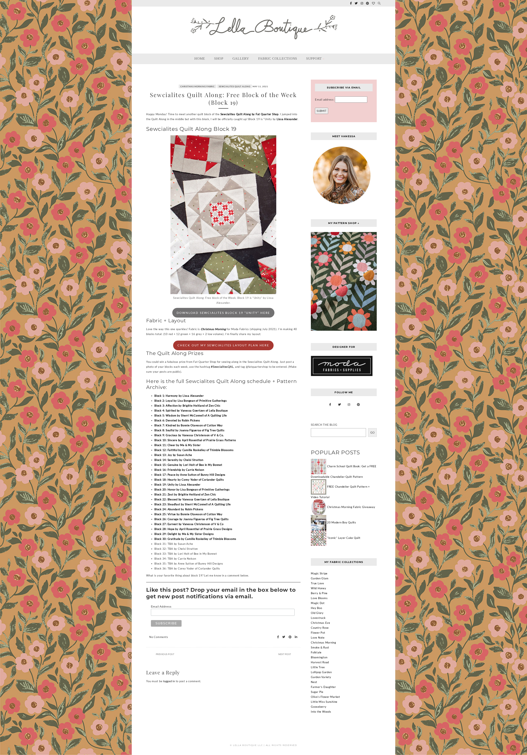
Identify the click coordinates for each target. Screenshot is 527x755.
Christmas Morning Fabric (197, 86)
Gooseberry (318, 706)
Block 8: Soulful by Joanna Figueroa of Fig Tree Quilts (189, 430)
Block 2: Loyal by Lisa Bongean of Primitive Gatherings (190, 400)
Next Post (284, 654)
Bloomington (319, 657)
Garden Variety (321, 677)
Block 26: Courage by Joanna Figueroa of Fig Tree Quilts (191, 519)
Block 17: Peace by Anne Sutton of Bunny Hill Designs (189, 474)
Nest (314, 682)
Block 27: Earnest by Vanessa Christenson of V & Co (189, 524)
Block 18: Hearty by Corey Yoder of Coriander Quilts (189, 479)
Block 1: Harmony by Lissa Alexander (179, 395)
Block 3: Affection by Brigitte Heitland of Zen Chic (187, 405)
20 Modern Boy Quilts (341, 522)
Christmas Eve (320, 622)
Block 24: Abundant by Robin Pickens (178, 509)
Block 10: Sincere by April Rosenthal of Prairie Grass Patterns (195, 440)
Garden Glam (319, 578)
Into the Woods (321, 711)
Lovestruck (318, 617)
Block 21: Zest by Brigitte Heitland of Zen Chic (185, 494)
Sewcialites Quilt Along (234, 86)
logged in (169, 681)
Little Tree (318, 667)
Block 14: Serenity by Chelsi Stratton (178, 460)
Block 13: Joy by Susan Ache (173, 455)
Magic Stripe (319, 573)
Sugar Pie (317, 692)
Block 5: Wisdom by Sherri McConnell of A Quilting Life (190, 415)
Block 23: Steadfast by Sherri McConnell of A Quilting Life (192, 504)
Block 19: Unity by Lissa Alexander (177, 484)
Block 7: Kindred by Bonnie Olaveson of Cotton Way (188, 425)
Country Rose (320, 627)
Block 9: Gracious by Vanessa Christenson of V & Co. (189, 435)
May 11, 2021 (260, 86)
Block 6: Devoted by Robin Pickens (177, 420)
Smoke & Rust (320, 647)
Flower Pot (318, 632)
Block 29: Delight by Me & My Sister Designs (184, 534)
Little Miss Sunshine (324, 701)
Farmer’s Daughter (323, 687)
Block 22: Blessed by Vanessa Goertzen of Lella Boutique (191, 499)
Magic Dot (318, 603)
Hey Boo (316, 608)
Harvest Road (320, 662)
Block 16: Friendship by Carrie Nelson (179, 469)
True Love (317, 583)
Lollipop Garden (321, 672)
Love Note (318, 637)
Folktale (316, 652)
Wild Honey (318, 588)
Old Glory (317, 613)
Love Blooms (319, 598)
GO (372, 432)
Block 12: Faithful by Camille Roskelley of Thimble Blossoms (193, 450)
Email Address (161, 606)
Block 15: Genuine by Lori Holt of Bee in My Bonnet (188, 464)
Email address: (325, 99)
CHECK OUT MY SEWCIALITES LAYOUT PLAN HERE (223, 345)
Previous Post (165, 654)
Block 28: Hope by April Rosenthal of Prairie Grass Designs (193, 529)
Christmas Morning (213, 329)
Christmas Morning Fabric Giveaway (351, 507)
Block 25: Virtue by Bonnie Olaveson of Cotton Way (188, 514)
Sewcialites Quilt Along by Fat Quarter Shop (249, 114)
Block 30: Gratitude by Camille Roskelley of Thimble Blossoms (195, 538)
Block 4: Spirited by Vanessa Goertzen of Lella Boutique (191, 410)
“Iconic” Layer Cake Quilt (343, 537)
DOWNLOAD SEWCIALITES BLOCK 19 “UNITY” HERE (223, 312)
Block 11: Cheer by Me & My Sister (177, 445)
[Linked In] (294, 637)
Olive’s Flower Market (325, 696)
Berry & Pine (319, 593)
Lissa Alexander (287, 119)
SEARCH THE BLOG (324, 424)
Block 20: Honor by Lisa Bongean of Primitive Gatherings (192, 489)
